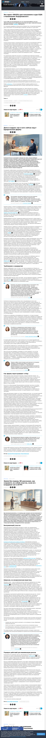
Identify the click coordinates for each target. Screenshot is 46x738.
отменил (25, 94)
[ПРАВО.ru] (6, 1)
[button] (10, 19)
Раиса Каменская (25, 453)
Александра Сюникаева (12, 701)
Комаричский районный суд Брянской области (14, 541)
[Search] (40, 1)
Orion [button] (10, 280)
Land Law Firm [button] (32, 655)
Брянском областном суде (30, 558)
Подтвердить (41, 734)
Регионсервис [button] (25, 601)
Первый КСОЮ (13, 565)
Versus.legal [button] (6, 584)
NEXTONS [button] (31, 184)
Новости (6, 12)
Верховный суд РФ (25, 701)
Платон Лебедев (8, 100)
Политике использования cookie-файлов (18, 736)
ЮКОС (16, 100)
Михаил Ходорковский (10, 102)
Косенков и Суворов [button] (28, 173)
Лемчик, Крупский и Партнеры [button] (11, 212)
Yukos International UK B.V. (26, 100)
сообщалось (9, 84)
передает (16, 24)
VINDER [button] (9, 232)
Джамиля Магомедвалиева (14, 453)
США (19, 102)
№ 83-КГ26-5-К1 (12, 566)
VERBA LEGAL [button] (7, 261)
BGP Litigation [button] (12, 181)
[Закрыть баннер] (22, 727)
